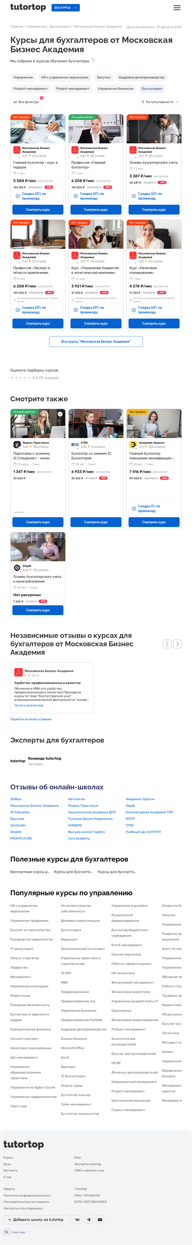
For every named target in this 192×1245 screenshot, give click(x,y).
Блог (77, 1157)
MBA (64, 983)
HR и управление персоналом (65, 77)
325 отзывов (157, 446)
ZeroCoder (18, 825)
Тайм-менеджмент (76, 1104)
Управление (36, 27)
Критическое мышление (130, 1101)
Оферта (9, 1189)
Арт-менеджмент (24, 1057)
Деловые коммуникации (80, 921)
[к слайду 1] (18, 512)
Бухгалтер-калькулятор (80, 1114)
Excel (65, 1057)
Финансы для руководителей (134, 1072)
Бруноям (17, 819)
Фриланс (68, 1067)
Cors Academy (79, 838)
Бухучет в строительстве (30, 930)
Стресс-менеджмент (128, 1110)
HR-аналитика (123, 973)
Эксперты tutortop (87, 1164)
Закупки (104, 77)
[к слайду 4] (57, 512)
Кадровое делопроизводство (142, 77)
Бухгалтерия (60, 27)
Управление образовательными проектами (25, 1072)
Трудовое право (174, 996)
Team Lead (18, 1106)
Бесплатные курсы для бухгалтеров (30, 872)
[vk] (77, 1219)
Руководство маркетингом (31, 939)
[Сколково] (14, 1231)
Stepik (27, 566)
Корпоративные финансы (30, 1029)
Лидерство (19, 968)
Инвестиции (20, 996)
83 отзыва (39, 155)
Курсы (8, 1157)
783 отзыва (40, 446)
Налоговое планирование (30, 1048)
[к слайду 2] (31, 512)
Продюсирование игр (78, 1001)
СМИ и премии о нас (89, 1170)
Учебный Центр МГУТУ (143, 832)
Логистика (170, 1033)
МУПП (130, 819)
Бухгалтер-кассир (75, 1095)
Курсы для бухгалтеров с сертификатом (118, 872)
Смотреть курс (38, 210)
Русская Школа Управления (90, 819)
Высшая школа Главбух (86, 832)
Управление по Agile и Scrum (32, 1087)
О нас (7, 1177)
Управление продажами (29, 921)
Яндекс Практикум (36, 442)
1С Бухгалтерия (73, 1076)
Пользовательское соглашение (26, 1202)
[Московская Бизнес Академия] (18, 672)
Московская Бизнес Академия (36, 149)
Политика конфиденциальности (27, 1195)
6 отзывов (98, 446)
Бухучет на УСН (174, 1024)
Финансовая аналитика (130, 992)
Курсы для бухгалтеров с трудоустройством (74, 872)
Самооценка (121, 1011)
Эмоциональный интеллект (83, 949)
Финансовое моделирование (134, 1020)
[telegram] (88, 1219)
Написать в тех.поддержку (23, 1208)
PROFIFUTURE (21, 838)
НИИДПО (75, 825)
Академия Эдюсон (151, 442)
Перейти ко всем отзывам (31, 719)
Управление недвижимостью (33, 1097)
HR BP (116, 1063)
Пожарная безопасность (29, 1005)
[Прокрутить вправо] (177, 644)
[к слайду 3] (44, 512)
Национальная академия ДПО (92, 812)
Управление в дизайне (129, 906)
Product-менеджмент (31, 89)
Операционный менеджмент (134, 1082)
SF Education (20, 812)
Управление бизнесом (115, 89)
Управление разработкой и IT (134, 1001)
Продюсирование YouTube (81, 1020)
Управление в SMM (177, 968)
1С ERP (66, 973)
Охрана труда (71, 1086)
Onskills (15, 832)
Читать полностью (28, 705)
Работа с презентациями (131, 964)
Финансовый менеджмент (132, 983)
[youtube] (100, 1219)
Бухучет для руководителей (133, 1054)
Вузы (7, 1164)
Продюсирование (75, 992)
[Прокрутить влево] (167, 644)
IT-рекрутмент (21, 949)
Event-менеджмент (126, 945)
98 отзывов (41, 569)
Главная (16, 27)
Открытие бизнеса (177, 906)
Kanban (167, 1052)
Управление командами (29, 986)
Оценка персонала (126, 954)
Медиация (69, 939)
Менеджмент (20, 977)
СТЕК (84, 442)
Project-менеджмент (72, 89)
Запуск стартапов (24, 958)
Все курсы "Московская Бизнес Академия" (96, 341)
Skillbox (16, 799)
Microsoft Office (72, 1048)
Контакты (11, 1170)
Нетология (76, 799)
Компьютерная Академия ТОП (149, 812)
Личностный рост (24, 1039)
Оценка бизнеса (74, 1039)
